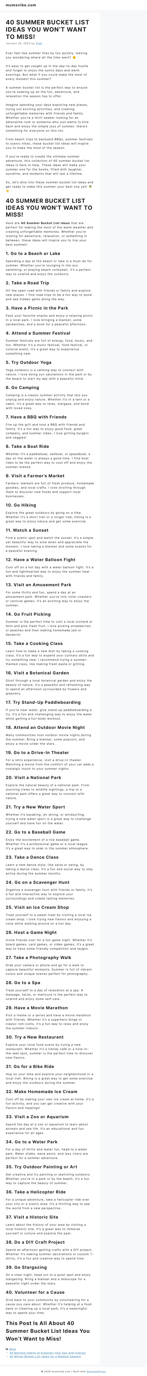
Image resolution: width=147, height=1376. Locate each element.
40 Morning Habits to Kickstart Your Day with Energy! (48, 1352)
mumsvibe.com (21, 5)
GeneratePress (96, 1371)
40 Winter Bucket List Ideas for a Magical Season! (45, 1356)
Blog (13, 1349)
